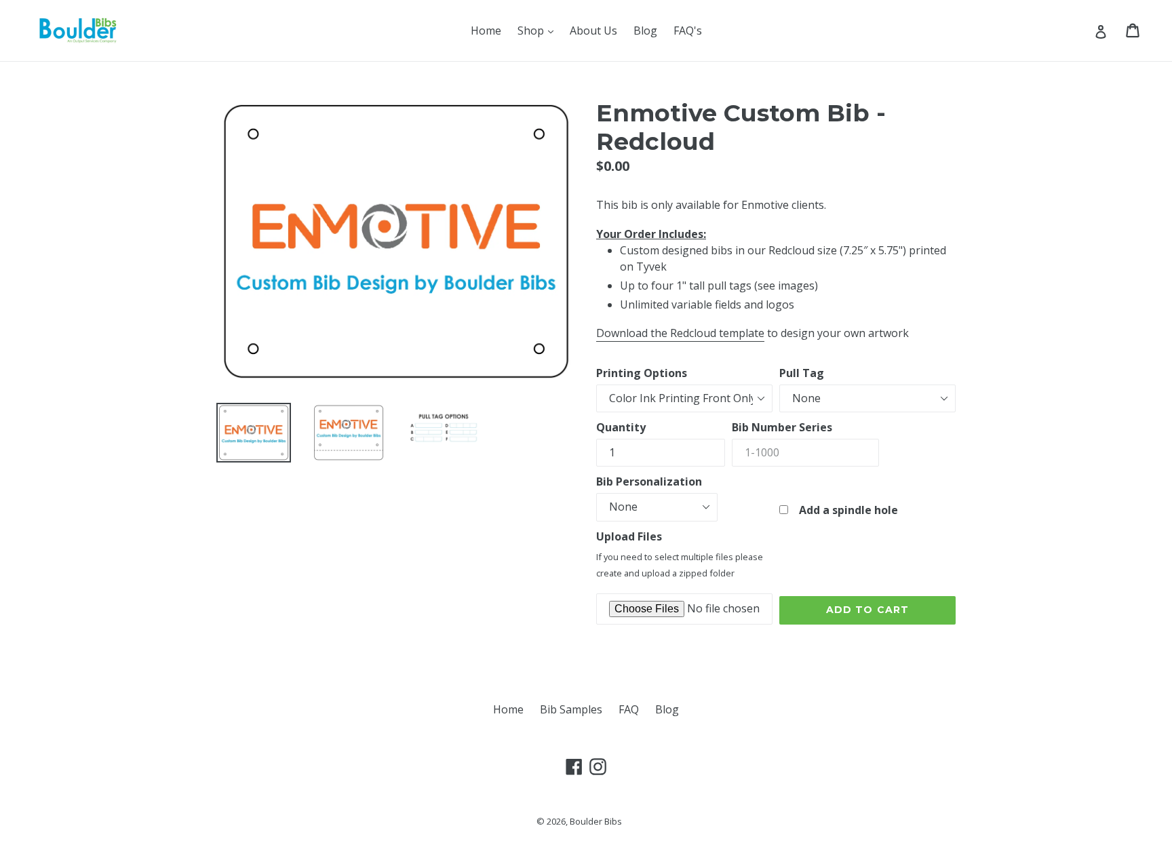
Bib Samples (571, 709)
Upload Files (629, 536)
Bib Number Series (782, 427)
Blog (645, 30)
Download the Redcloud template (680, 333)
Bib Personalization (649, 481)
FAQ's (687, 30)
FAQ (629, 709)
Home (486, 30)
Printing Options (641, 373)
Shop (538, 30)
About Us (593, 30)
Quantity (621, 427)
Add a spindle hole (843, 510)
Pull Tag (801, 373)
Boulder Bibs (596, 821)
